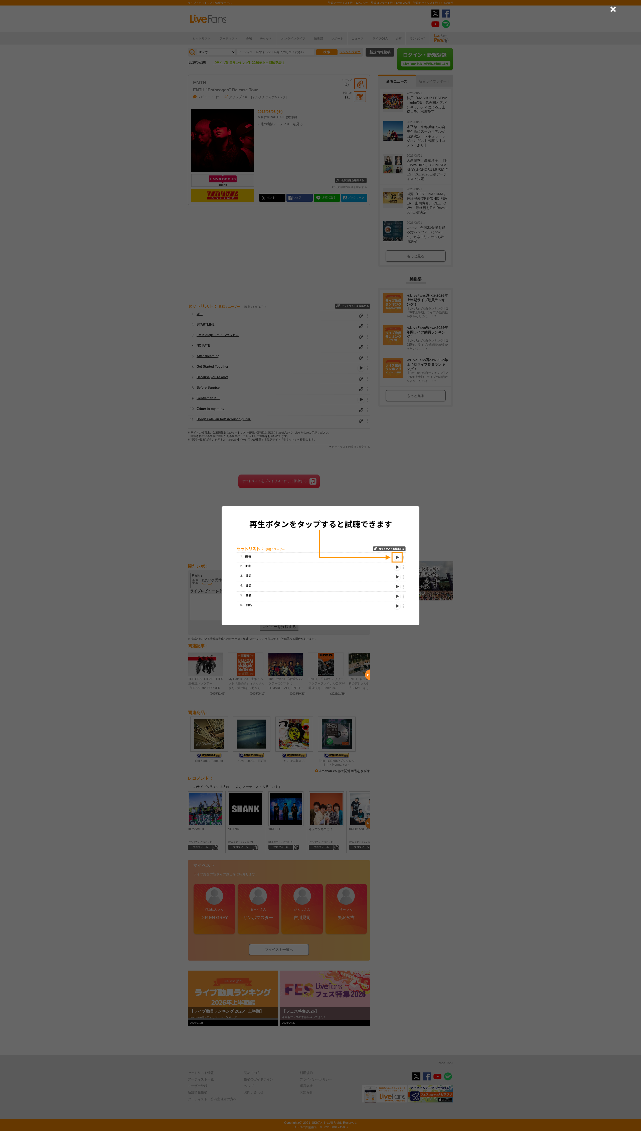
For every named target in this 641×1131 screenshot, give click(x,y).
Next (367, 675)
